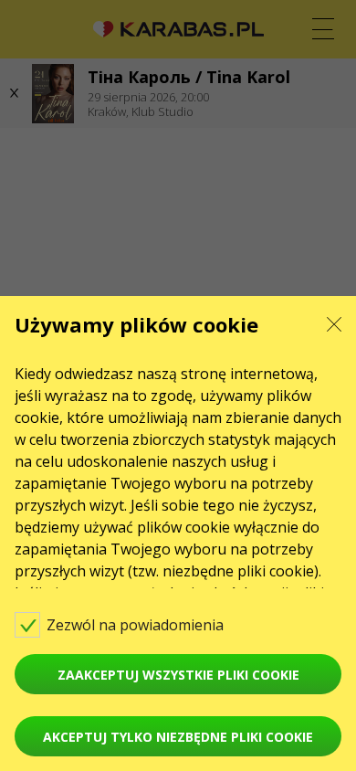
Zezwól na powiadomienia (137, 625)
